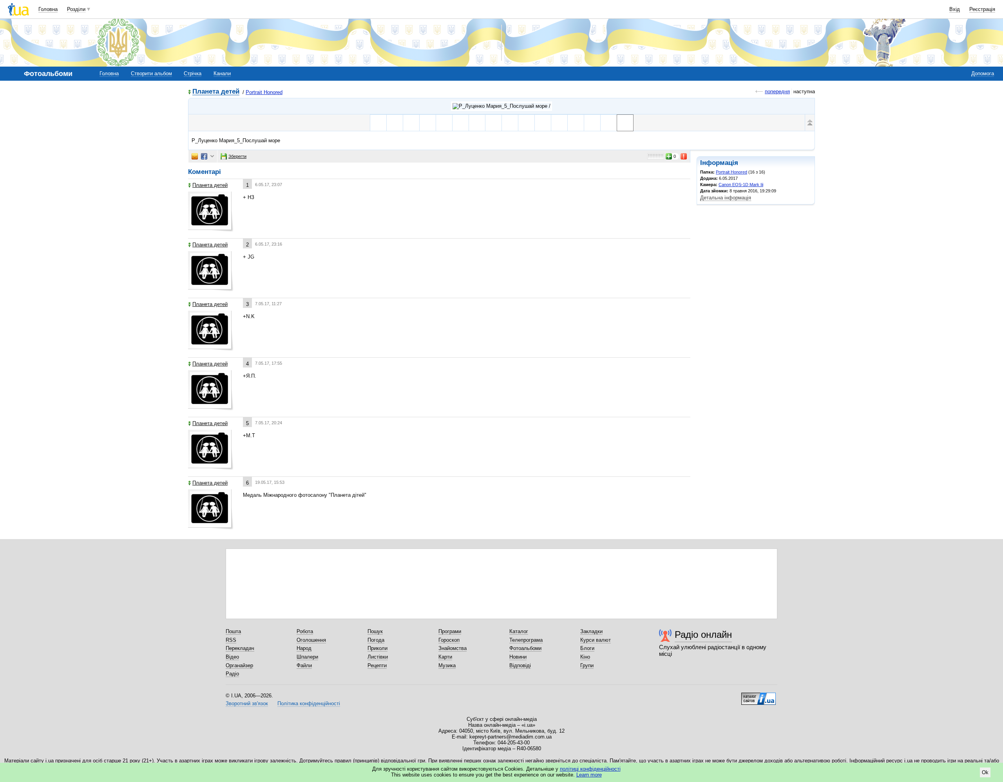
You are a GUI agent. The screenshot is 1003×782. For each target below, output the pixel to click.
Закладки (591, 631)
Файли (304, 665)
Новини (518, 657)
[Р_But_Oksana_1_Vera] (411, 122)
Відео (232, 657)
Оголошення (311, 640)
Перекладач (240, 648)
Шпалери (307, 657)
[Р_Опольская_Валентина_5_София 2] (559, 122)
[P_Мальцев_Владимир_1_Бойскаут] (542, 122)
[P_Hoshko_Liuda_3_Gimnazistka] (444, 122)
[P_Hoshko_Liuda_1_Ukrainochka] (427, 122)
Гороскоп (449, 640)
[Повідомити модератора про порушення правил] (684, 156)
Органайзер (239, 665)
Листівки (378, 657)
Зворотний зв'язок (247, 703)
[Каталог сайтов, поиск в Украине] (758, 696)
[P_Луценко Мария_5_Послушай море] (625, 122)
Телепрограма (526, 640)
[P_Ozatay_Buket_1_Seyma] (575, 122)
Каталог (518, 631)
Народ (304, 648)
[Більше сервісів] (212, 156)
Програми (449, 631)
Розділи (76, 9)
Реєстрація (982, 9)
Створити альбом (151, 73)
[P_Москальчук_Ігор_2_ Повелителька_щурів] (526, 122)
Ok (985, 772)
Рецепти (377, 665)
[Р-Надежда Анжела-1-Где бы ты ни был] (394, 122)
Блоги (587, 648)
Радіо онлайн (703, 634)
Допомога (982, 73)
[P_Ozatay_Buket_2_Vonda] (592, 122)
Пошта (233, 631)
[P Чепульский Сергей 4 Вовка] (477, 122)
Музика (447, 665)
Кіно (585, 657)
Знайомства (452, 648)
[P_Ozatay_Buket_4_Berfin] (608, 122)
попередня (777, 91)
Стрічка (192, 73)
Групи (587, 665)
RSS (231, 640)
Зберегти (237, 156)
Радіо (232, 674)
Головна (48, 9)
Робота (305, 631)
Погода (376, 640)
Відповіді (520, 665)
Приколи (377, 648)
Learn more (589, 775)
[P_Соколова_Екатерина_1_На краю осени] (460, 122)
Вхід (954, 9)
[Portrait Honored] (501, 106)
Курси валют (595, 640)
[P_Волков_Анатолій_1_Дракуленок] (510, 122)
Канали (222, 73)
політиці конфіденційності (590, 769)
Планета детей (215, 92)
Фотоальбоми (525, 648)
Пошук (375, 631)
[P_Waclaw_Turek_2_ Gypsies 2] (378, 122)
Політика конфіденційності (308, 703)
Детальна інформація (725, 198)
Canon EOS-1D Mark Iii (741, 184)
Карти (445, 657)
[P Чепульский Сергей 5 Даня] (493, 122)
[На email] (195, 156)
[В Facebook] (204, 156)
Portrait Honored (264, 92)
